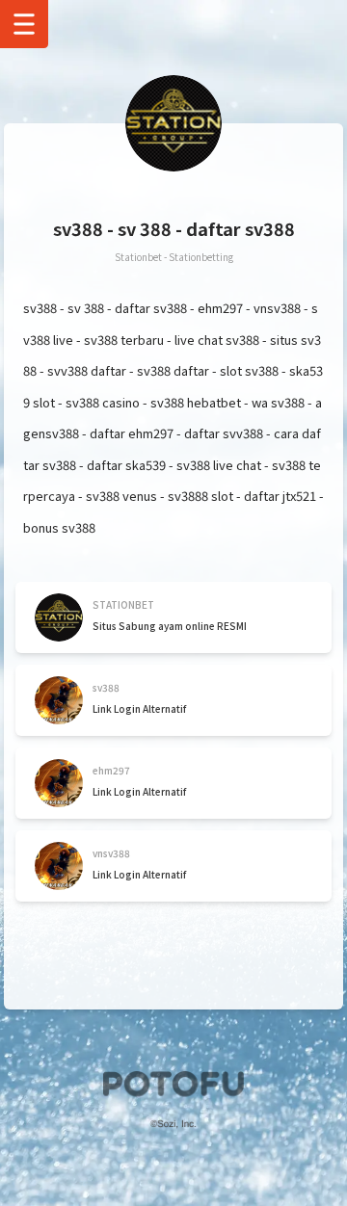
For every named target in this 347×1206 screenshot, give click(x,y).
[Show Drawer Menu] (24, 24)
